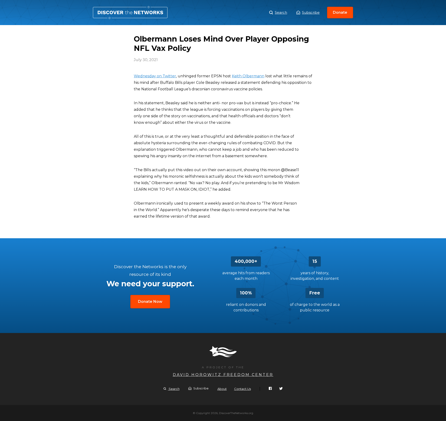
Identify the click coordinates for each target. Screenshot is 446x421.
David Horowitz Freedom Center (223, 374)
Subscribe (311, 12)
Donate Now (150, 301)
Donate (340, 12)
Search (281, 12)
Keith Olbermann (248, 76)
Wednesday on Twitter (155, 76)
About (222, 389)
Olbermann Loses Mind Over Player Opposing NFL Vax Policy (130, 13)
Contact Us (242, 389)
